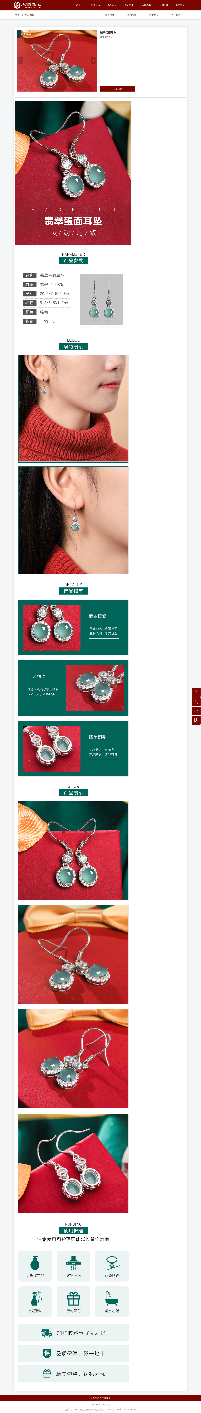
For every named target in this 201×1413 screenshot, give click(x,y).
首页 (17, 15)
